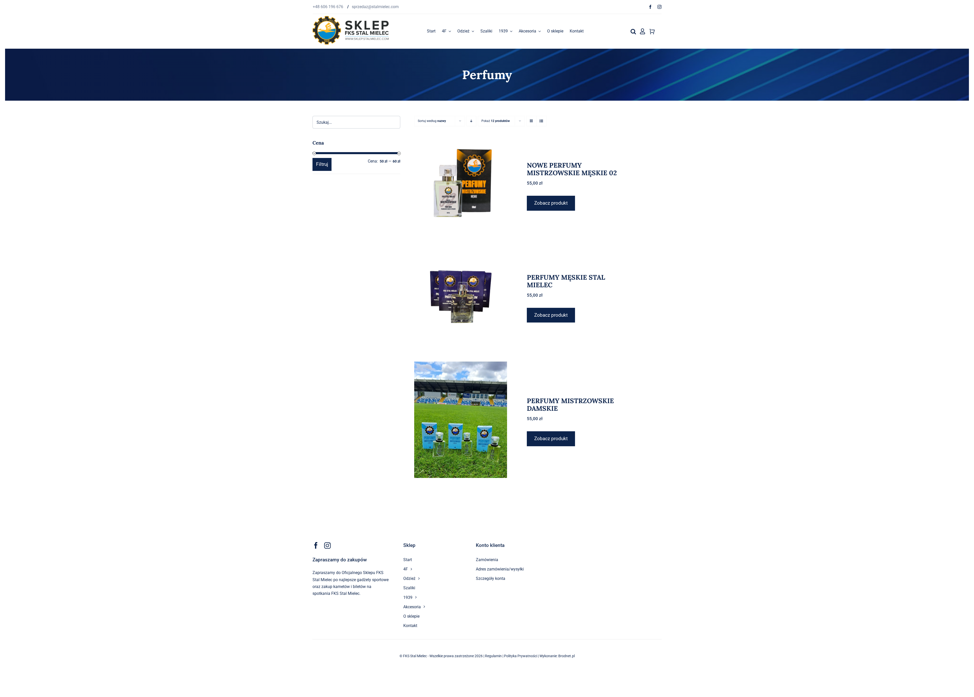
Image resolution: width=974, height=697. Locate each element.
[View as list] (541, 121)
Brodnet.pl (566, 656)
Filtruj (322, 164)
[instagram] (659, 7)
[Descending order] (471, 121)
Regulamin (493, 656)
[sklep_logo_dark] (350, 17)
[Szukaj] (633, 31)
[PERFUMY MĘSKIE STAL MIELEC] (460, 296)
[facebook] (650, 7)
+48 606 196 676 (328, 6)
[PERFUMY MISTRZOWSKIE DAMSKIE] (460, 420)
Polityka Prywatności (520, 656)
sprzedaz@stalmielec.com (375, 6)
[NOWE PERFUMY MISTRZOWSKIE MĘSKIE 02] (460, 184)
